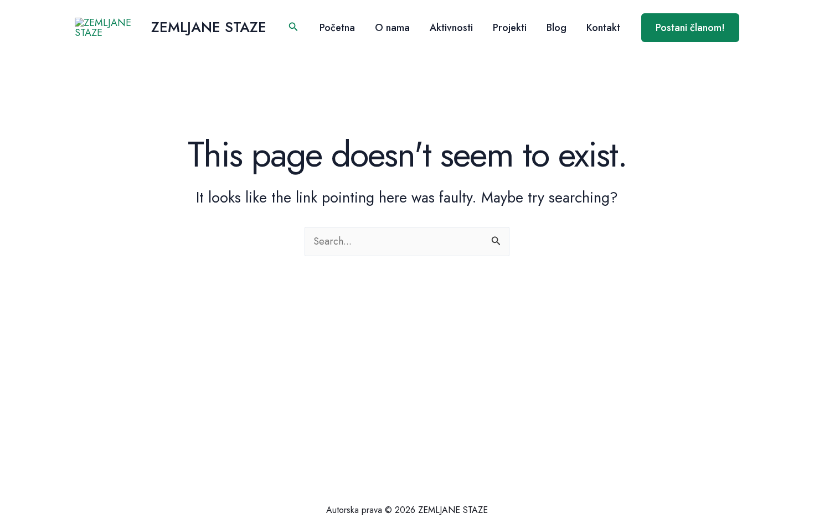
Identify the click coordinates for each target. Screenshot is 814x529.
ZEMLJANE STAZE (208, 27)
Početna (337, 27)
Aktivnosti (451, 27)
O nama (392, 27)
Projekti (510, 27)
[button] (293, 27)
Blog (556, 27)
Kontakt (603, 27)
